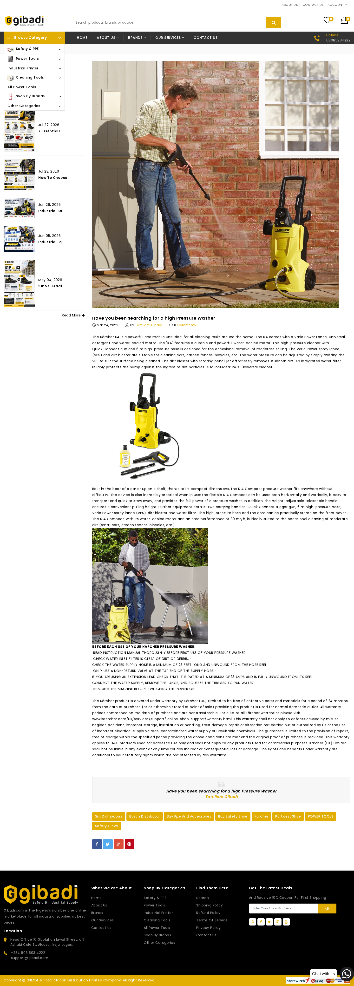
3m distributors (109, 816)
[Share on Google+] (119, 844)
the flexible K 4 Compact (224, 494)
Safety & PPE (155, 897)
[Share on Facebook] (97, 844)
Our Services (102, 920)
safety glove (106, 826)
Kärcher (107, 337)
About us (290, 4)
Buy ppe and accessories (189, 816)
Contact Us (206, 935)
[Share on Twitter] (108, 844)
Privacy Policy (208, 927)
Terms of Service (212, 920)
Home (82, 37)
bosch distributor (144, 816)
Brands (97, 912)
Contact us (313, 4)
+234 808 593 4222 (28, 952)
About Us (99, 905)
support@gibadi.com (29, 957)
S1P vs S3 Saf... (52, 286)
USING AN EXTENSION (128, 676)
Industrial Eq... (51, 242)
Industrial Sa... (52, 210)
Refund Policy (208, 912)
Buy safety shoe (233, 816)
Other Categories (159, 942)
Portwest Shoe (288, 816)
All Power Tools (157, 927)
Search (202, 897)
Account (336, 4)
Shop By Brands (157, 935)
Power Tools (154, 905)
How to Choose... (54, 177)
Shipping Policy (209, 905)
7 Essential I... (51, 131)
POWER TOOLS (321, 816)
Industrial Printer (158, 912)
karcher (262, 816)
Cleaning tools (157, 920)
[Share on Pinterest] (129, 844)
